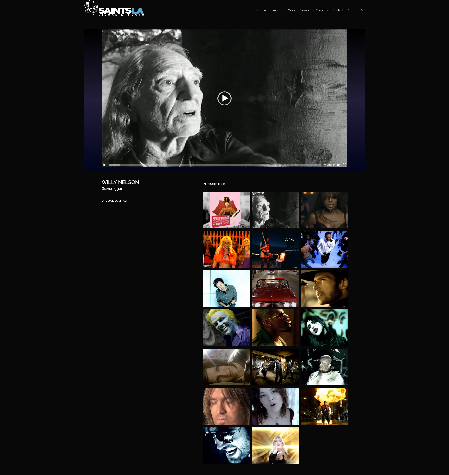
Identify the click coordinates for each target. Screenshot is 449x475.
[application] (224, 98)
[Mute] (339, 165)
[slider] (215, 165)
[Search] (349, 10)
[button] (224, 98)
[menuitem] (261, 10)
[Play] (104, 165)
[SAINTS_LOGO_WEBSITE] (114, 10)
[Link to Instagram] (362, 10)
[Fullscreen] (344, 165)
